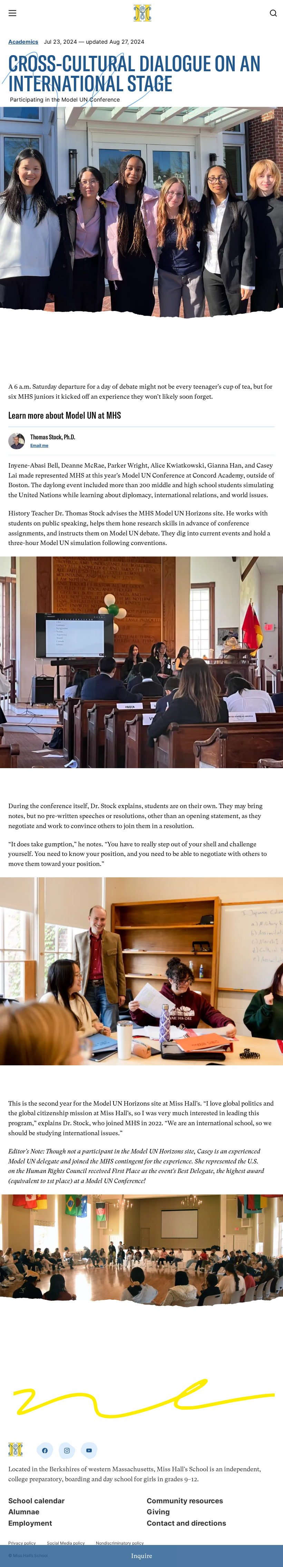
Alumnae (23, 1511)
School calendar (36, 1500)
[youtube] (89, 1450)
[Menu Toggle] (12, 13)
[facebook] (45, 1450)
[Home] (143, 13)
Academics (23, 41)
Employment (30, 1523)
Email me (39, 445)
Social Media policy (66, 1543)
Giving (158, 1511)
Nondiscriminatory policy (120, 1543)
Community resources (185, 1500)
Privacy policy (22, 1543)
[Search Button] (273, 13)
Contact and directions (186, 1523)
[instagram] (67, 1450)
